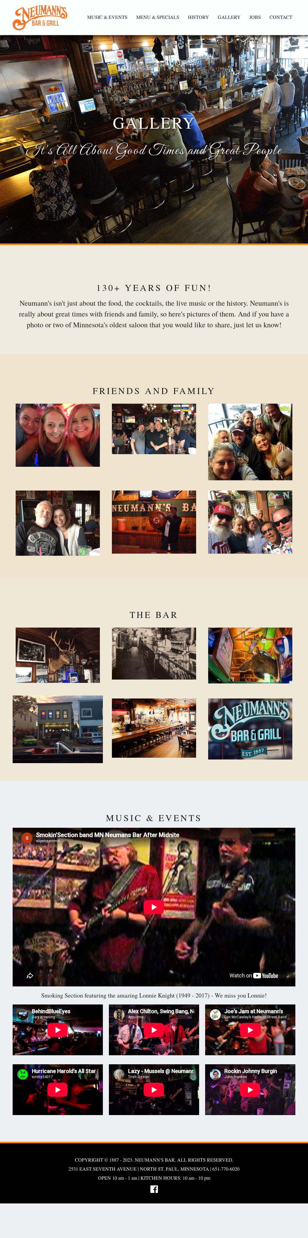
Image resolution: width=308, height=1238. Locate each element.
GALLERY (229, 17)
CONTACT (281, 17)
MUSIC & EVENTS (107, 17)
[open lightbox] (58, 435)
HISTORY (198, 17)
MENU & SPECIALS (157, 17)
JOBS (255, 17)
